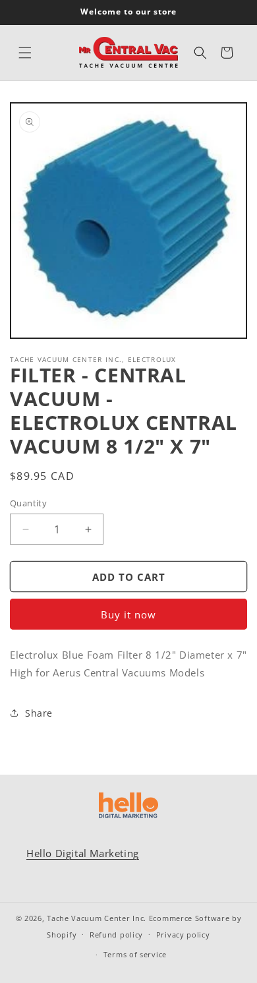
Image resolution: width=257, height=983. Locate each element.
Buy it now (128, 614)
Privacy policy (183, 934)
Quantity (28, 503)
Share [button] (39, 713)
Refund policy (116, 934)
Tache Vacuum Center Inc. (96, 918)
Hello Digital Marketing (82, 853)
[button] (25, 52)
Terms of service (135, 954)
